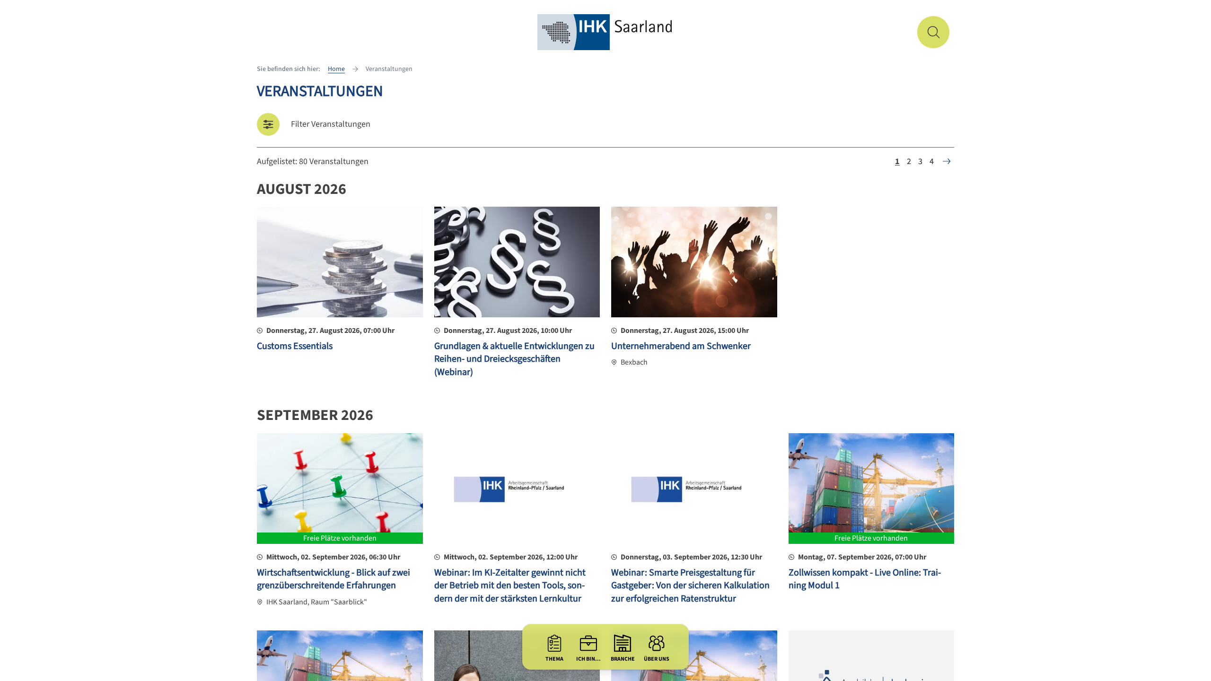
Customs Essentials (295, 346)
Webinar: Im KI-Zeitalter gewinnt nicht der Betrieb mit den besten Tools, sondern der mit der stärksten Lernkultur (510, 585)
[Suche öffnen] (933, 32)
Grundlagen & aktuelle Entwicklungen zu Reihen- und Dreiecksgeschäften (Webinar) (514, 359)
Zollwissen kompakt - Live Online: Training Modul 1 (865, 579)
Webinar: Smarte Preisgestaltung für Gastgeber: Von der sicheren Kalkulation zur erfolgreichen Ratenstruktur (690, 585)
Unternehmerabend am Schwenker (681, 346)
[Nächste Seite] (946, 161)
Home (336, 69)
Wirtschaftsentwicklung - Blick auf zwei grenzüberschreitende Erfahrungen (333, 579)
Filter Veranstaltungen (330, 124)
